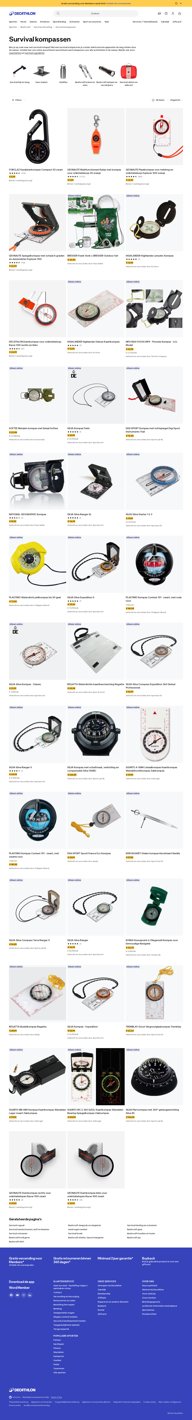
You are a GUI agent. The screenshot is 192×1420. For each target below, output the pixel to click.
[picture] (37, 136)
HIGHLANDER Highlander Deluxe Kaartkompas (93, 341)
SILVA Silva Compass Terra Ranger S (29, 940)
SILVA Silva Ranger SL (79, 514)
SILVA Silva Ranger (77, 940)
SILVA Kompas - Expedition (82, 1026)
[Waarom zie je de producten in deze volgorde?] (153, 100)
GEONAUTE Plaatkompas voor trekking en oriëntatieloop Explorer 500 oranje (150, 171)
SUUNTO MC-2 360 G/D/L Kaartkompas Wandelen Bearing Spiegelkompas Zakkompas (95, 1111)
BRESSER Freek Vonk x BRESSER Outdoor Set (92, 255)
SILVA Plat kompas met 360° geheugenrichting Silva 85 (152, 1111)
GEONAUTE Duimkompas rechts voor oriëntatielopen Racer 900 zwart (30, 1195)
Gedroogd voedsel (77, 1229)
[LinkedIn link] (30, 1295)
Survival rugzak (17, 1225)
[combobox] (176, 100)
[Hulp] (166, 13)
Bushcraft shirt (16, 1241)
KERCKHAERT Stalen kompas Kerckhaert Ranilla (153, 853)
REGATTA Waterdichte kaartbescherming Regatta (95, 684)
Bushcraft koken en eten (85, 83)
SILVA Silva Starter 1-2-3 (139, 514)
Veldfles (63, 82)
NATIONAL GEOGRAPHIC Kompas (27, 514)
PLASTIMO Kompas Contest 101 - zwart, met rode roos (154, 599)
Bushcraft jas (134, 1237)
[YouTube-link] (17, 1295)
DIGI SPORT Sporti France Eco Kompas (89, 853)
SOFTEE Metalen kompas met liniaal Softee (33, 428)
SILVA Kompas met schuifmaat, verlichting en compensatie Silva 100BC (93, 769)
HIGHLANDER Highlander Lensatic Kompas (150, 255)
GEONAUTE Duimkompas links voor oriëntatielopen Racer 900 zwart (87, 1195)
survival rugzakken (34, 53)
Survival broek (75, 1233)
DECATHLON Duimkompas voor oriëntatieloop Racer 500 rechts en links (35, 343)
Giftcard (177, 21)
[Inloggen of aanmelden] (173, 13)
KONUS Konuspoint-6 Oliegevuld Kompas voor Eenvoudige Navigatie (152, 942)
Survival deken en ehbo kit (129, 83)
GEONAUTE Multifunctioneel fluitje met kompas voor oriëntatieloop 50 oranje (94, 171)
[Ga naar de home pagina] (22, 13)
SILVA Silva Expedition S (80, 597)
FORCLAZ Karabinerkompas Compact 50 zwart (36, 169)
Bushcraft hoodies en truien (141, 1233)
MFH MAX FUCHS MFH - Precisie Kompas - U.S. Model (152, 343)
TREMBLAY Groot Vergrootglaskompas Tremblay (153, 1026)
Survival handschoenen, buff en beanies (29, 1229)
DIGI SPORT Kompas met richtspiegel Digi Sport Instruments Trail (153, 430)
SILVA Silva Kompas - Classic (25, 684)
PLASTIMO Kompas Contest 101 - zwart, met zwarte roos (34, 855)
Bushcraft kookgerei (19, 1237)
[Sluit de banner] (181, 3)
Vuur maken (41, 82)
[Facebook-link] (11, 1295)
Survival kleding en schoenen (142, 1225)
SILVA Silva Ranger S (20, 767)
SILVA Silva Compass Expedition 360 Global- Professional (151, 686)
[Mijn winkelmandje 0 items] (179, 13)
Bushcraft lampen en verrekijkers (106, 83)
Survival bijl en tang (20, 82)
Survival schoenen (18, 1233)
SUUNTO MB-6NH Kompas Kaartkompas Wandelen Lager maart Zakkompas (37, 1111)
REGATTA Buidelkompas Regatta (27, 1026)
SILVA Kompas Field (78, 428)
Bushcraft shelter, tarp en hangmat (85, 1237)
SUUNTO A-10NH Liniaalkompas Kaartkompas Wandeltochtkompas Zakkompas (152, 769)
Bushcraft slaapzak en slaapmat (84, 1225)
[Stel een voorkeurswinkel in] (159, 13)
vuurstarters (15, 53)
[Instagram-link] (23, 1295)
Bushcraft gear (134, 1229)
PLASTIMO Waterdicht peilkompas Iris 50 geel (35, 597)
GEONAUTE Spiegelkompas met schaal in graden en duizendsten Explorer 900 (37, 257)
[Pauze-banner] (176, 3)
